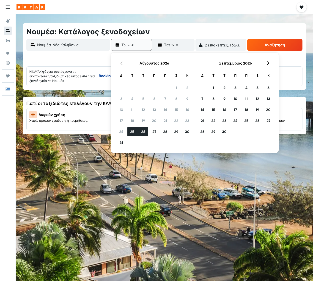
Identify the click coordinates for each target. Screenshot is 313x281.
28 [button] (165, 131)
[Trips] (8, 76)
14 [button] (165, 109)
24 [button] (121, 131)
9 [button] (187, 98)
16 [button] (187, 109)
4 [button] (132, 98)
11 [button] (132, 109)
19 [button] (143, 120)
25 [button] (132, 131)
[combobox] (72, 45)
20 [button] (154, 120)
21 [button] (165, 120)
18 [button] (132, 120)
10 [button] (121, 109)
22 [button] (176, 120)
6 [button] (154, 98)
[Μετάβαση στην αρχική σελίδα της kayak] (30, 7)
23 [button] (187, 120)
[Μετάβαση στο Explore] (8, 53)
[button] (8, 7)
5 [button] (143, 98)
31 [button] (121, 142)
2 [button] (187, 87)
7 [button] (165, 98)
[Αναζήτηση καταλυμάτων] (8, 30)
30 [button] (187, 131)
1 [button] (176, 87)
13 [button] (154, 109)
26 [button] (143, 131)
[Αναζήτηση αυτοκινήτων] (8, 40)
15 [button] (176, 109)
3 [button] (121, 98)
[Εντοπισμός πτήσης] (8, 63)
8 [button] (176, 98)
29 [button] (176, 131)
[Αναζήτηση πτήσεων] (8, 21)
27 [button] (154, 131)
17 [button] (121, 120)
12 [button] (143, 109)
